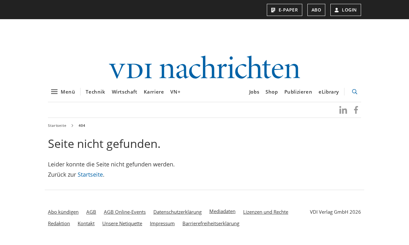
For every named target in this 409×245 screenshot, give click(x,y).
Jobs (254, 91)
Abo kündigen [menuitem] (63, 212)
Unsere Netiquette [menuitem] (122, 223)
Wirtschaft (124, 91)
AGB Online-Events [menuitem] (125, 212)
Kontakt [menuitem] (86, 223)
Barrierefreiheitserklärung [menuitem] (210, 223)
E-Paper (288, 10)
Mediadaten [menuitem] (222, 211)
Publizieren (298, 91)
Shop (272, 91)
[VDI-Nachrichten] (204, 68)
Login (349, 10)
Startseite (57, 125)
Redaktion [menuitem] (59, 223)
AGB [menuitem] (91, 212)
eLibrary (329, 91)
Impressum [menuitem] (162, 223)
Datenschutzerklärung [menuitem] (177, 212)
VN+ (175, 91)
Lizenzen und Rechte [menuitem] (265, 212)
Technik (95, 91)
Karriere (154, 91)
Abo (316, 10)
